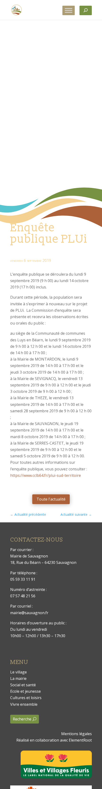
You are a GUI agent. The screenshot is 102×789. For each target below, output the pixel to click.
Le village (18, 672)
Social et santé (23, 684)
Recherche (22, 719)
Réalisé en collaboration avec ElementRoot (54, 740)
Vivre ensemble (23, 704)
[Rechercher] (85, 10)
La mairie (18, 678)
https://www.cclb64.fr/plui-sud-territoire (45, 475)
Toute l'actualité (51, 499)
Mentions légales (76, 733)
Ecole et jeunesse (25, 691)
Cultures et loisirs (26, 697)
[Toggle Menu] (68, 10)
